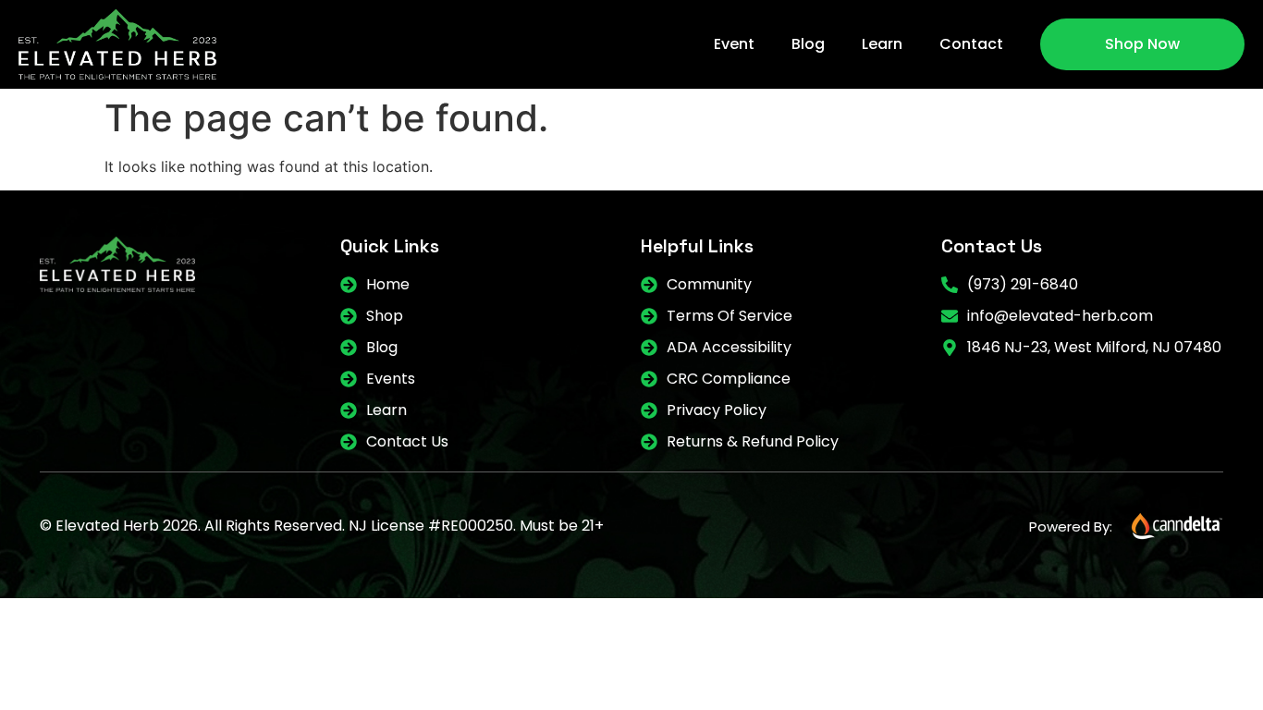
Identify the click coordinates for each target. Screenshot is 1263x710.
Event (734, 44)
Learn (882, 44)
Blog (808, 44)
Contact (971, 44)
